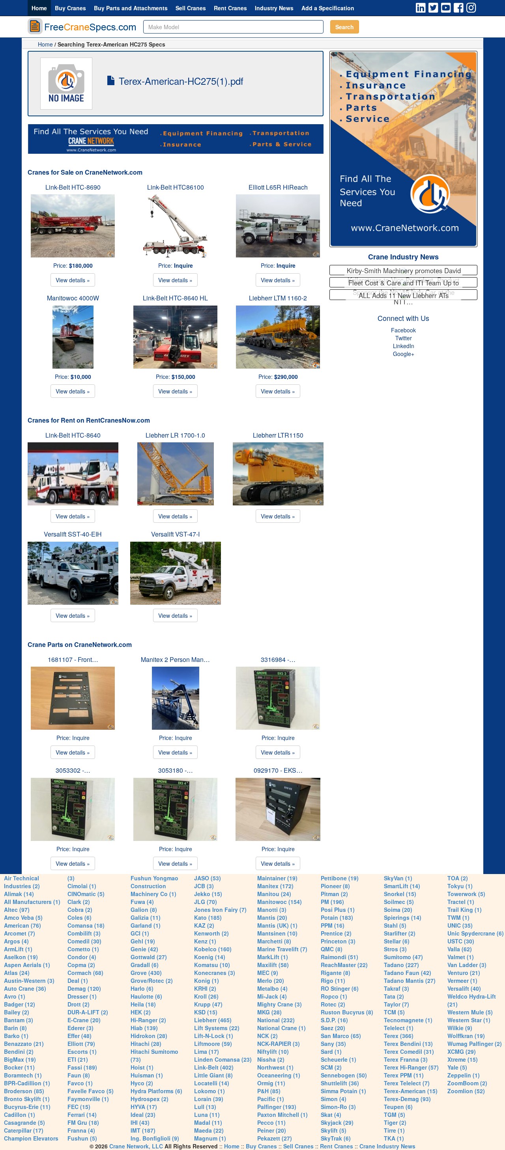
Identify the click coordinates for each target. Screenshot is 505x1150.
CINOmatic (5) (86, 894)
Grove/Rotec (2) (152, 980)
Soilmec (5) (399, 902)
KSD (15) (205, 1012)
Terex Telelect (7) (407, 1083)
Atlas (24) (17, 973)
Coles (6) (79, 917)
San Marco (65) (341, 1036)
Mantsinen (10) (277, 933)
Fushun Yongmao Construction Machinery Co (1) (154, 886)
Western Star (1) (468, 1020)
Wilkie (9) (459, 1028)
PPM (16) (332, 925)
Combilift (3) (84, 933)
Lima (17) (206, 1051)
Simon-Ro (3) (338, 1107)
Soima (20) (398, 909)
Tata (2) (394, 996)
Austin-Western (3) (29, 980)
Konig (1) (206, 980)
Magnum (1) (210, 1138)
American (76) (22, 925)
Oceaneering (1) (278, 1075)
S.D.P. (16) (334, 1020)
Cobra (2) (79, 909)
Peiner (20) (271, 1130)
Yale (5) (457, 1067)
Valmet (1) (460, 957)
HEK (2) (141, 1012)
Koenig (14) (209, 957)
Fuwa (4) (142, 902)
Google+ (403, 354)
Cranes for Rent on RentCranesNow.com (89, 420)
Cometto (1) (83, 949)
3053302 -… (73, 770)
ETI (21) (77, 1059)
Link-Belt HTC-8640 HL (175, 297)
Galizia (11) (146, 917)
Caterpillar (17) (23, 1130)
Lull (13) (205, 1107)
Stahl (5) (395, 925)
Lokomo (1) (209, 1091)
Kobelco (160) (213, 949)
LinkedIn (403, 346)
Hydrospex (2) (149, 1099)
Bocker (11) (19, 1067)
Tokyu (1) (460, 886)
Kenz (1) (205, 941)
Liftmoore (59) (213, 1043)
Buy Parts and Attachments (131, 8)
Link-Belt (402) (214, 1067)
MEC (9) (267, 973)
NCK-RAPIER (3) (278, 1043)
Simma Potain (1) (343, 1091)
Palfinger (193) (276, 1107)
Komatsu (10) (212, 965)
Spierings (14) (402, 917)
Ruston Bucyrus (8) (347, 1012)
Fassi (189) (82, 1067)
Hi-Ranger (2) (148, 1020)
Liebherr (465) (213, 1020)
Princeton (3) (338, 941)
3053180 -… (175, 770)
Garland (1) (146, 925)
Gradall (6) (145, 965)
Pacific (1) (270, 1099)
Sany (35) (333, 1043)
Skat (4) (331, 1114)
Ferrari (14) (82, 1114)
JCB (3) (204, 886)
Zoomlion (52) (466, 1091)
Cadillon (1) (19, 1114)
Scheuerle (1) (338, 1059)
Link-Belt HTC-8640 (73, 435)
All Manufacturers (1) (32, 902)
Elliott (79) (81, 1043)
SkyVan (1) (398, 878)
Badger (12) (19, 1004)
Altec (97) (17, 909)
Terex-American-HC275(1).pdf (179, 81)
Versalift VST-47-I (175, 534)
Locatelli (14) (211, 1083)
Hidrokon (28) (149, 1036)
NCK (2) (267, 1036)
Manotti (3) (271, 909)
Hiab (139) (144, 1028)
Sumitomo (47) (403, 957)
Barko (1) (16, 1036)
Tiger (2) (395, 1122)
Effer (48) (79, 1036)
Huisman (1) (147, 1075)
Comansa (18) (86, 925)
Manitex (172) (275, 886)
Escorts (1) (82, 1051)
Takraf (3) (396, 988)
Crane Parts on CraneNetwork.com (80, 644)
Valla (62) (459, 949)
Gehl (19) (143, 941)
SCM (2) (331, 1067)
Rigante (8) (335, 973)
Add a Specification (327, 8)
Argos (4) (16, 941)
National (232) (276, 1020)
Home (39, 8)
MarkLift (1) (272, 957)
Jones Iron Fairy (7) (220, 909)
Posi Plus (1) (338, 909)
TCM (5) (394, 1012)
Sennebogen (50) (344, 1075)
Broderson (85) (24, 1091)
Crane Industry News (403, 257)
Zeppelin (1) (463, 1075)
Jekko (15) (208, 894)
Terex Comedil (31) (409, 1051)
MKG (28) (269, 1012)
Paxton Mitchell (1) (282, 1114)
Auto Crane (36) (25, 988)
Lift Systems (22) (216, 1028)
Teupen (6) (398, 1107)
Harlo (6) (142, 988)
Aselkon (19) (21, 957)
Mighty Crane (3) (279, 1004)
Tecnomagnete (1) (408, 1020)
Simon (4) (333, 1099)
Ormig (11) (271, 1083)
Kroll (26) (206, 996)
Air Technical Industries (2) (22, 882)
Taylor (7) (396, 1004)
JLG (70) (205, 902)
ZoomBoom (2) (467, 1083)
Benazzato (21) (24, 1043)
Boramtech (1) (23, 1075)
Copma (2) (81, 965)
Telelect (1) (398, 1028)
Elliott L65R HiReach (278, 187)
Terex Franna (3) (406, 1059)
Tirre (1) (394, 1130)
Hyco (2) (142, 1083)
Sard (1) (331, 1051)
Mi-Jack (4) (272, 996)
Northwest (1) (275, 1067)
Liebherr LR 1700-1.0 (175, 435)
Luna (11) (207, 1114)
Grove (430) (146, 973)
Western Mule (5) (470, 1012)
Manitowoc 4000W (73, 297)
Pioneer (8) (335, 886)
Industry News (274, 8)
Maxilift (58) (273, 965)
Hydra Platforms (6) (156, 1091)
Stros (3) (395, 949)
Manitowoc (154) (279, 902)
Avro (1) (14, 996)
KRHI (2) (205, 988)
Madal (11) (208, 1122)
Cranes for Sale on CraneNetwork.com (85, 172)
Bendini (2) (19, 1051)
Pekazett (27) (274, 1138)
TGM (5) (394, 1114)
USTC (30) (460, 941)
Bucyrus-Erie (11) (27, 1107)
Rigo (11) (333, 980)
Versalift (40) (464, 988)
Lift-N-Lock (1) (213, 1036)
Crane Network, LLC (136, 1146)
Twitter (403, 338)
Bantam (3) (18, 1020)
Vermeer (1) (462, 980)
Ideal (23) (143, 1114)
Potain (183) (337, 917)
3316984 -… (278, 659)
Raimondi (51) (339, 957)
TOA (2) (457, 878)
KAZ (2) (204, 925)
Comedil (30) (84, 941)
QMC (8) (331, 949)
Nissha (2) (270, 1059)
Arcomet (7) (19, 933)
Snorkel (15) (400, 894)
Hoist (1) (142, 1067)
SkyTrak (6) (336, 1138)
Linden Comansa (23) (223, 1059)
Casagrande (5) (24, 1122)
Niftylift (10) (273, 1051)
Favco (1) (80, 1083)
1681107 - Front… (73, 659)
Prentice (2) (336, 933)
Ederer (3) (80, 1028)
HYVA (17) (144, 1107)
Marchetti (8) (274, 941)
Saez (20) (333, 1028)
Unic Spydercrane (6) (475, 933)
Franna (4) (81, 1130)
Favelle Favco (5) (90, 1091)
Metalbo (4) (272, 988)
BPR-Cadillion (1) (27, 1083)
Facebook (403, 330)
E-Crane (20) (84, 1020)
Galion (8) (144, 909)
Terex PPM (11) (404, 1075)
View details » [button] (73, 280)
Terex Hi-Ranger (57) (411, 1067)
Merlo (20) (270, 980)
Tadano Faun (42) (407, 973)
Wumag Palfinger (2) (474, 1043)
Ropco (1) (334, 996)
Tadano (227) (401, 965)
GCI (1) (140, 933)
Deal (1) (77, 980)
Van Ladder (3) (466, 965)
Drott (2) (78, 1004)
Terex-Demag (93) (407, 1099)
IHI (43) (140, 1122)
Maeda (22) (209, 1130)
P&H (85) (269, 1091)
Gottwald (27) (149, 957)
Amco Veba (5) (23, 917)
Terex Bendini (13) (408, 1043)
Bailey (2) (16, 1012)
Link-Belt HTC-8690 (73, 187)
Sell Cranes (191, 8)
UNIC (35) (460, 925)
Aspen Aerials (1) (27, 965)
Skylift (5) (333, 1130)
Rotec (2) (333, 1004)
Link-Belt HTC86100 (175, 187)
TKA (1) (394, 1138)
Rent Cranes (230, 8)
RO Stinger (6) (340, 988)
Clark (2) (78, 902)
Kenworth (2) (211, 933)
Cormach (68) (85, 973)
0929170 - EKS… (278, 770)
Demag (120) (84, 988)
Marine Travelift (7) (282, 949)
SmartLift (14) (402, 886)
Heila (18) (143, 1004)
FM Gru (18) (83, 1122)
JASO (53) (207, 878)
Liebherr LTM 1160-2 (278, 297)
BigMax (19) (20, 1059)
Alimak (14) (19, 894)
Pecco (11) (271, 1122)
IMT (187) (143, 1130)
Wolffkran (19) (466, 1036)
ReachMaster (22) (344, 965)
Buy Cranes (70, 8)
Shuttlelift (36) (340, 1083)
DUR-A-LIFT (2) (87, 1012)
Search (344, 27)
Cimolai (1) (81, 886)
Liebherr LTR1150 (278, 435)
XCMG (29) (461, 1051)
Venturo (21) (463, 973)
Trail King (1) (464, 909)
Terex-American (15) (411, 1091)
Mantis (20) (272, 917)
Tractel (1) (460, 902)
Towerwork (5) (466, 894)
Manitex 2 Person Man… (175, 659)
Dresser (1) (82, 996)
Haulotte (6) (146, 996)
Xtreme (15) (462, 1059)
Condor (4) (81, 957)
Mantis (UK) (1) (277, 925)
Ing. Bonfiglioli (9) (155, 1138)
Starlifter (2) (399, 933)
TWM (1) (458, 917)
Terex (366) (398, 1036)
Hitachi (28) (146, 1043)
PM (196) (332, 902)
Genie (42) (144, 949)
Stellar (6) (397, 941)
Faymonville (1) (88, 1099)
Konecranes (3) (214, 973)
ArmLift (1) (18, 949)
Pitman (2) (334, 894)
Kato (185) (208, 917)
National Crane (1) (281, 1028)
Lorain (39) (208, 1099)
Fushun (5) (82, 1138)
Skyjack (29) (337, 1122)
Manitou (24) (274, 894)
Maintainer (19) (277, 878)
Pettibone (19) (340, 878)
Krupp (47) (208, 1004)
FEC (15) (78, 1107)
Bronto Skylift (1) (27, 1099)
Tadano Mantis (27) (410, 980)
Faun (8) (78, 1075)
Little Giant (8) (213, 1075)
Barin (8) (15, 1028)
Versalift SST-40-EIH (73, 534)
